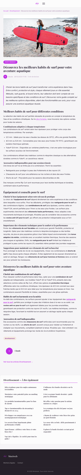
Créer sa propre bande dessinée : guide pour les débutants (57, 395)
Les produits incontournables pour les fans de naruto (20, 402)
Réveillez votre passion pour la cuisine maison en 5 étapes (57, 402)
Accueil (5, 11)
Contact (20, 463)
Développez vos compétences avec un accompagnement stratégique (18, 416)
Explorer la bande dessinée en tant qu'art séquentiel (58, 430)
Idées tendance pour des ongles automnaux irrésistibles (20, 388)
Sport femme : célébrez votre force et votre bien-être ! (20, 430)
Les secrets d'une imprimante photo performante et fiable (18, 423)
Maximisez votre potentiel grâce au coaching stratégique (21, 395)
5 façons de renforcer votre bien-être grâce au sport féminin (59, 416)
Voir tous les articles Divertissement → (18, 362)
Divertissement (15, 11)
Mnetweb (12, 456)
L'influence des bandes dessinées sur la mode (57, 388)
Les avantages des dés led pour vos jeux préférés (58, 409)
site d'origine (41, 119)
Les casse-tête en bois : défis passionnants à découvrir (59, 423)
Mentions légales (9, 463)
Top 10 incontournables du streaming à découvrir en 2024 (19, 409)
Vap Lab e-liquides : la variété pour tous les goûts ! (21, 437)
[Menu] (44, 3)
